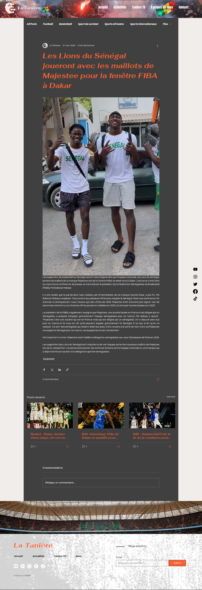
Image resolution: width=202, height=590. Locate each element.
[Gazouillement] (195, 284)
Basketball (65, 24)
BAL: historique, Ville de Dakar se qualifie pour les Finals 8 (100, 435)
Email (119, 557)
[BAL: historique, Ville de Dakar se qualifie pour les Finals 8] (101, 415)
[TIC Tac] (195, 298)
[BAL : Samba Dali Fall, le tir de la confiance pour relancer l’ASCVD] (152, 415)
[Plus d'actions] (157, 45)
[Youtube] (195, 269)
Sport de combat (88, 24)
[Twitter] (23, 566)
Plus (165, 24)
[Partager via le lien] (67, 369)
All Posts (32, 24)
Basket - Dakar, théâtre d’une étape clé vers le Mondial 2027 (48, 435)
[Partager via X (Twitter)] (51, 369)
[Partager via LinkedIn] (59, 369)
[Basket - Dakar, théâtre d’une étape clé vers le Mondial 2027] (50, 415)
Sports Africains (114, 24)
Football (48, 24)
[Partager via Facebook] (44, 369)
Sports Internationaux (143, 24)
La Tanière (29, 7)
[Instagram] (195, 276)
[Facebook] (195, 291)
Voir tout (171, 397)
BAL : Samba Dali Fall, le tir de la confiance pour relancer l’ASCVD (152, 435)
